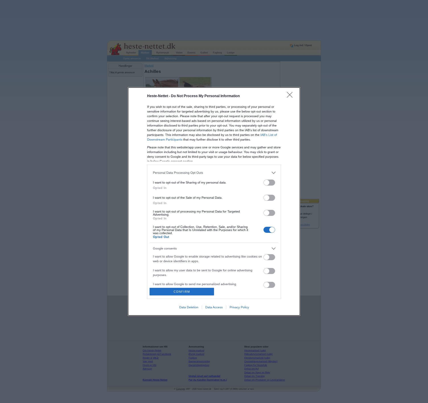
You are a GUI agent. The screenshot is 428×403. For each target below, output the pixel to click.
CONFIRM (182, 291)
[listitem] (214, 172)
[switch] (269, 183)
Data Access (214, 307)
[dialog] (214, 202)
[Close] (291, 96)
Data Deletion (188, 307)
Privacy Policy (239, 307)
